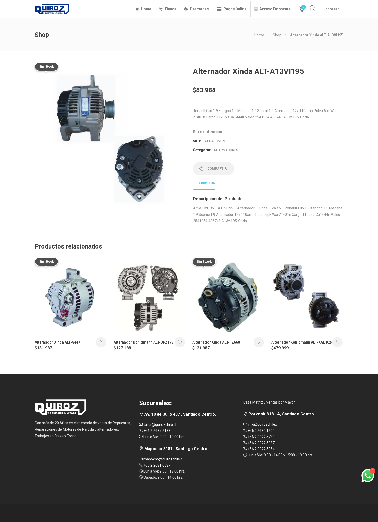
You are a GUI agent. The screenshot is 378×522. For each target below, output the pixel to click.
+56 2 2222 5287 (261, 443)
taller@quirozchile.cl (159, 425)
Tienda (170, 9)
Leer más (101, 342)
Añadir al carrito (180, 342)
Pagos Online (234, 9)
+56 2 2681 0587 (156, 465)
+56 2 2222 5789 (261, 437)
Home (146, 9)
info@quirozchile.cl (262, 424)
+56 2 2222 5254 (261, 449)
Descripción (204, 183)
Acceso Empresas (274, 9)
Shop (277, 35)
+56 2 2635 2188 (156, 431)
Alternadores (226, 150)
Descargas (199, 9)
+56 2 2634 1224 (261, 431)
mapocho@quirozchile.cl (163, 459)
